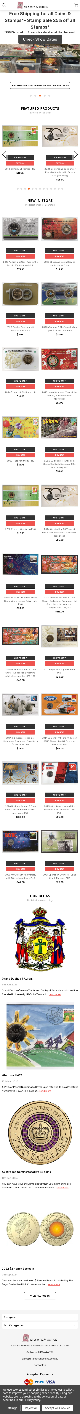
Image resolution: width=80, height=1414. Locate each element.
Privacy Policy (32, 1400)
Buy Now (20, 163)
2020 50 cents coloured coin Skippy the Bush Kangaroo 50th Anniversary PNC (59, 464)
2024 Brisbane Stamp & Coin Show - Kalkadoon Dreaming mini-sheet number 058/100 (20, 672)
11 (55, 189)
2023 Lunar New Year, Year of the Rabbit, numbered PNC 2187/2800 (59, 395)
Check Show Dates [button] (40, 39)
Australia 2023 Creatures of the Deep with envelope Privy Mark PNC (20, 601)
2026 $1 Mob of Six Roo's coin (20, 392)
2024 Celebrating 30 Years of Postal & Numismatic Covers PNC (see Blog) (60, 172)
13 (62, 189)
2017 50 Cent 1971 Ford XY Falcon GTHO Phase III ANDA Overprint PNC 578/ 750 (59, 741)
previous (4, 154)
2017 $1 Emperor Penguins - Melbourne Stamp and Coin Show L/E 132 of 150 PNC (20, 741)
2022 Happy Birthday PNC (20, 461)
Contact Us (40, 1365)
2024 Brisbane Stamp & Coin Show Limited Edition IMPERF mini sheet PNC (20, 809)
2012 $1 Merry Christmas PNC (20, 169)
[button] (40, 71)
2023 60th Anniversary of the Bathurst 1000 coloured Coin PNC (59, 809)
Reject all (31, 1408)
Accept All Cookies (57, 1408)
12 (58, 189)
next (76, 154)
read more (55, 994)
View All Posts (40, 1295)
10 (51, 189)
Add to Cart (20, 158)
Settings (11, 1408)
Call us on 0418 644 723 (40, 1352)
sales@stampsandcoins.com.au (40, 1358)
